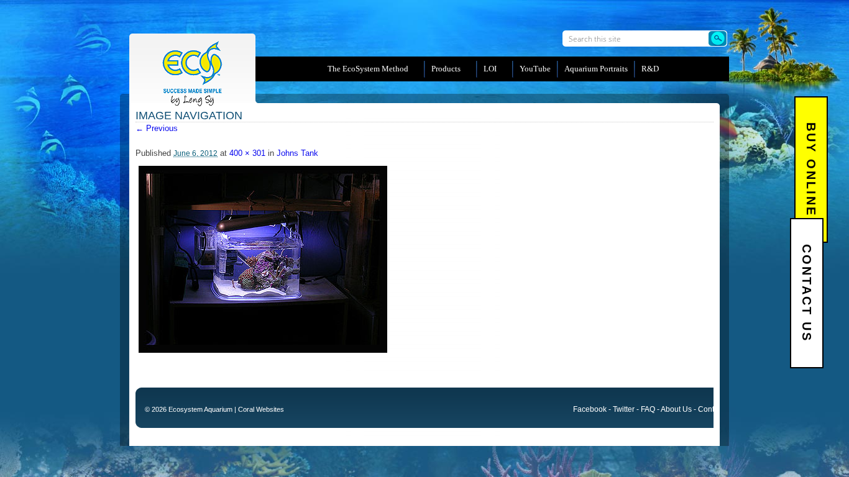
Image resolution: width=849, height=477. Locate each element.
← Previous (156, 128)
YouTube (535, 68)
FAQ (648, 409)
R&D (650, 68)
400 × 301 (247, 153)
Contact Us (807, 293)
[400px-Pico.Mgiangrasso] (263, 350)
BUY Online (811, 169)
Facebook (590, 409)
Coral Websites (261, 409)
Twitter (624, 409)
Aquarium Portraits (596, 68)
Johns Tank (297, 153)
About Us (676, 409)
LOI (490, 68)
